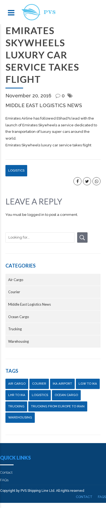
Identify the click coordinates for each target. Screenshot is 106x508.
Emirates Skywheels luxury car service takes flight (48, 145)
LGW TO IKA (88, 383)
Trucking (15, 329)
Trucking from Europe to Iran (58, 406)
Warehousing (18, 341)
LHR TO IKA (16, 395)
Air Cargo (15, 280)
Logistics (16, 170)
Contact (6, 472)
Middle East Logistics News (43, 105)
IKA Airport (62, 383)
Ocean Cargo (18, 317)
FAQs (4, 480)
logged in (35, 215)
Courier (14, 292)
